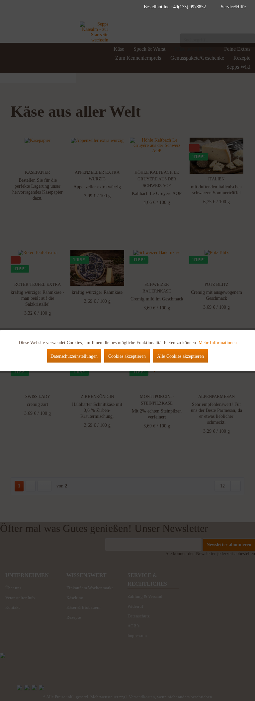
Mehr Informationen (218, 342)
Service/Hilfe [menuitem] (233, 6)
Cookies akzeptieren (127, 356)
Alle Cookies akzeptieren (180, 356)
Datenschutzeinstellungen (74, 356)
